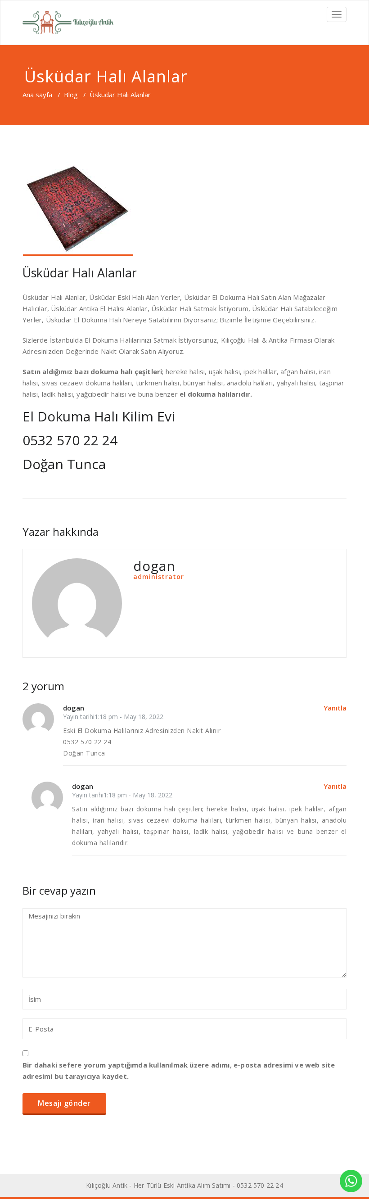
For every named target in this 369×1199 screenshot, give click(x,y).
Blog (71, 94)
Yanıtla (335, 707)
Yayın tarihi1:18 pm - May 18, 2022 (113, 716)
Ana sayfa (37, 94)
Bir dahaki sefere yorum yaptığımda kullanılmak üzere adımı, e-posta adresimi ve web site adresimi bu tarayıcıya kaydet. (178, 1070)
